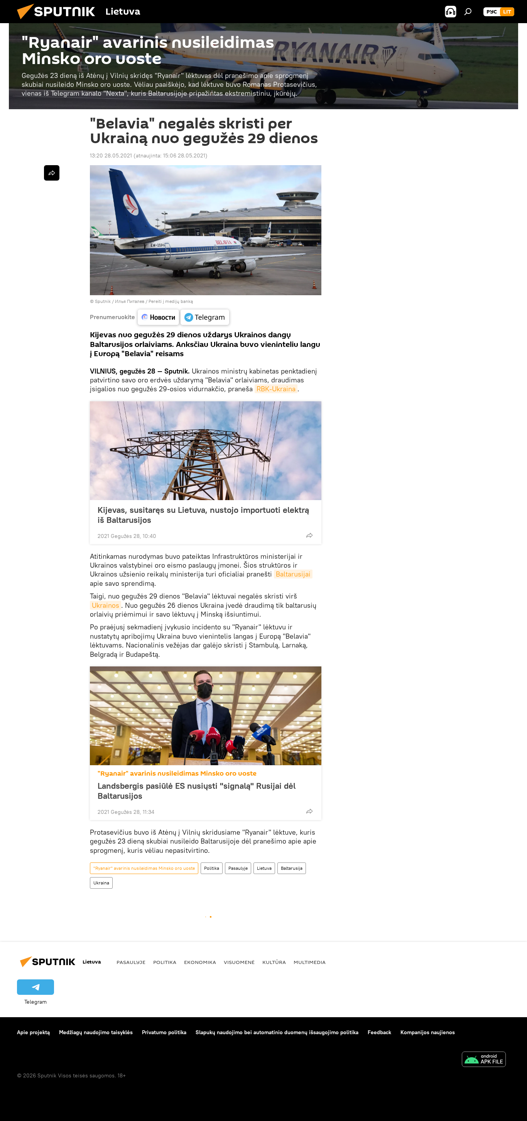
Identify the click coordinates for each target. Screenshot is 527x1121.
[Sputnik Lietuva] (59, 21)
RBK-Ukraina (276, 388)
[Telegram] (205, 317)
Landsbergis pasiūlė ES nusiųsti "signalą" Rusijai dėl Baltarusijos (197, 791)
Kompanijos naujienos (427, 1032)
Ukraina (101, 883)
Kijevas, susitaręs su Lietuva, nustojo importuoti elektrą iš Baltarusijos (203, 515)
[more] (309, 535)
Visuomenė (239, 962)
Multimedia (310, 962)
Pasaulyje (238, 868)
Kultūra (274, 962)
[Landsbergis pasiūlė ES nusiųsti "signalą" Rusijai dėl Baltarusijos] (205, 715)
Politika (211, 868)
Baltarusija (291, 868)
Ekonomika (200, 962)
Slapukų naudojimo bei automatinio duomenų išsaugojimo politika (277, 1032)
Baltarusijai (293, 574)
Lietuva (264, 868)
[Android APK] (484, 1060)
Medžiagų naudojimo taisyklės (96, 1032)
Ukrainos (105, 605)
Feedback (379, 1032)
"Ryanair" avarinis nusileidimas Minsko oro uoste (177, 773)
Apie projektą (33, 1032)
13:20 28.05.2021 (111, 155)
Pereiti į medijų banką (171, 301)
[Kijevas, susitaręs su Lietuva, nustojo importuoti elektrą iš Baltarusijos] (205, 450)
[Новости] (158, 317)
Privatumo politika (164, 1032)
